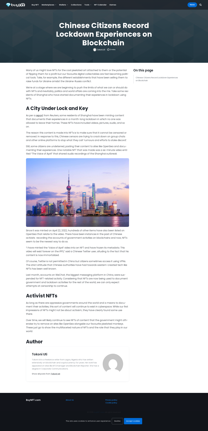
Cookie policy (111, 403)
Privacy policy (111, 400)
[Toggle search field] (200, 4)
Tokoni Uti (101, 49)
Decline (117, 421)
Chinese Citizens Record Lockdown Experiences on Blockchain (157, 79)
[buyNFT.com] (15, 4)
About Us (70, 400)
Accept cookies (133, 421)
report (39, 115)
